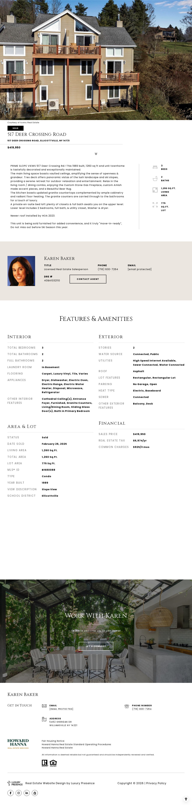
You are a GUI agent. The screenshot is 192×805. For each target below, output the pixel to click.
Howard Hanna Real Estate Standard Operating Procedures (76, 744)
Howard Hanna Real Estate (57, 747)
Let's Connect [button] (96, 646)
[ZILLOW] (35, 793)
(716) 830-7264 (108, 269)
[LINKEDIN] (27, 793)
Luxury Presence (83, 783)
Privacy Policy (156, 783)
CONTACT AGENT (88, 279)
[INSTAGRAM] (19, 793)
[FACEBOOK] (11, 793)
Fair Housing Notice (53, 740)
